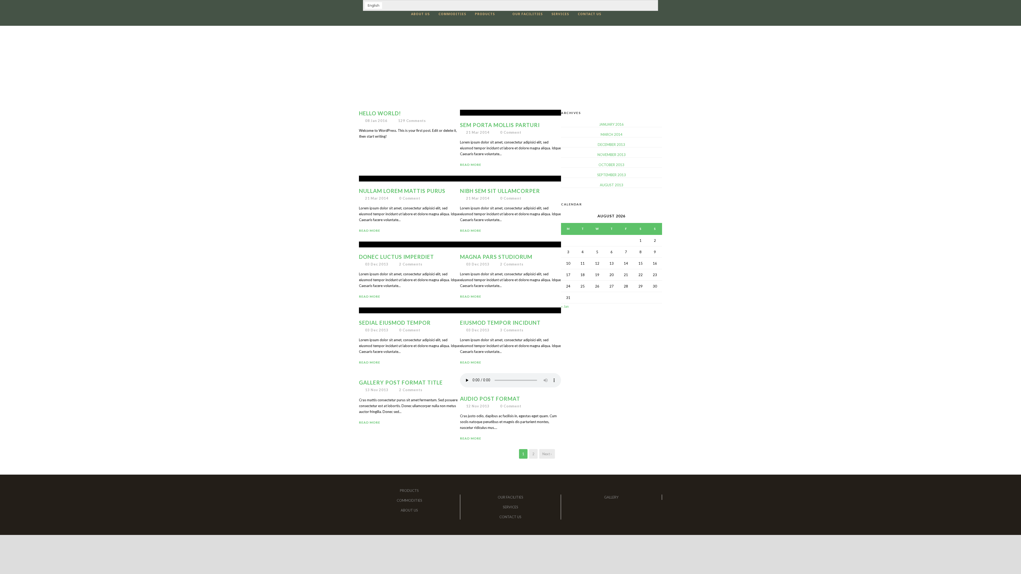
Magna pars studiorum (496, 257)
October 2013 (611, 165)
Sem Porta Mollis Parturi (500, 125)
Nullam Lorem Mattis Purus (402, 191)
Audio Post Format (490, 398)
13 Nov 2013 (376, 390)
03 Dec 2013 (376, 264)
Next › (547, 454)
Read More (470, 165)
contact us (589, 14)
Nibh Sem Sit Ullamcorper (500, 191)
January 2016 (611, 124)
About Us (420, 14)
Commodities (452, 14)
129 (412, 121)
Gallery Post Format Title (401, 382)
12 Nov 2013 (477, 406)
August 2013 (611, 185)
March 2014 (611, 134)
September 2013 (611, 175)
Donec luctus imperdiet (396, 257)
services (560, 14)
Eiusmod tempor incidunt (500, 322)
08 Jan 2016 (376, 121)
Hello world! (380, 113)
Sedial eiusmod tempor (395, 322)
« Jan (565, 306)
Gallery (611, 497)
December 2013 (611, 144)
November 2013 (611, 155)
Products (485, 14)
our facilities (527, 14)
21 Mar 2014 (477, 132)
